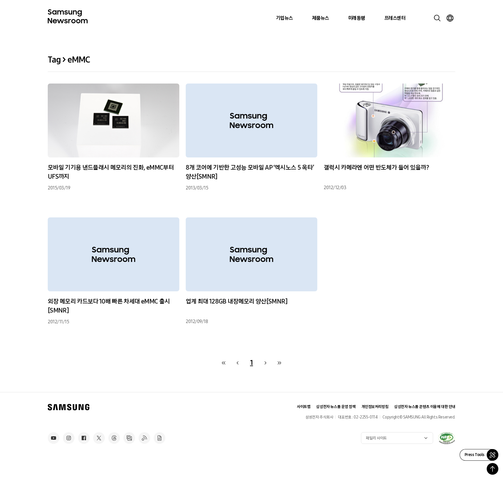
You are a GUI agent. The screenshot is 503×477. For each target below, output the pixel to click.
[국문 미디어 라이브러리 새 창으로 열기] (129, 438)
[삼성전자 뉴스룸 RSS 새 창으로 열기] (144, 438)
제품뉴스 (320, 18)
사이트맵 (303, 406)
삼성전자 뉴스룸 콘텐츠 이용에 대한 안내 (424, 406)
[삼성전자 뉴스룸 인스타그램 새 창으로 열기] (69, 438)
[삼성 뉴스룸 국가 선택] (450, 18)
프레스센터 (394, 18)
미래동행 (356, 18)
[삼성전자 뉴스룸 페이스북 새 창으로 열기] (84, 438)
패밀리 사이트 (376, 438)
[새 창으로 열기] (446, 438)
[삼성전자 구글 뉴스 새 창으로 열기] (159, 438)
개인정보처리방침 (375, 406)
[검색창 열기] (437, 18)
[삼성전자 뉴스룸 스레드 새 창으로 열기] (114, 438)
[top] (492, 469)
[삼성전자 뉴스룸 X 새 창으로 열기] (99, 438)
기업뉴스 (284, 18)
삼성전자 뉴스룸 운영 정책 (335, 406)
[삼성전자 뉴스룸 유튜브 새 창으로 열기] (53, 438)
